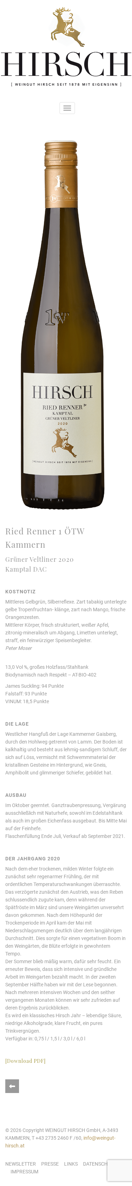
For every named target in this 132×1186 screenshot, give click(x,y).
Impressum (24, 1171)
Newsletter (20, 1164)
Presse (50, 1164)
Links (71, 1164)
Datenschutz (100, 1164)
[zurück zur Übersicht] (12, 1086)
